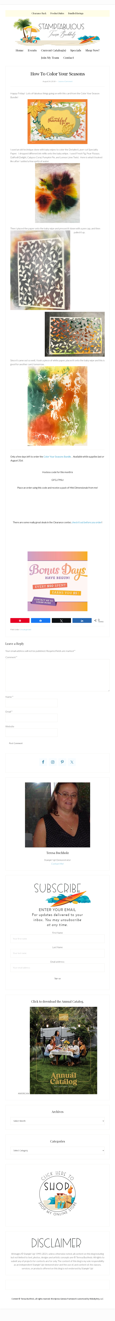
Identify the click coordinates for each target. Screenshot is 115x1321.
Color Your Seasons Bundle (57, 456)
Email (8, 711)
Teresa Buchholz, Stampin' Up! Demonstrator (57, 32)
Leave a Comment (65, 81)
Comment (11, 657)
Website (9, 726)
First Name (57, 932)
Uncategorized (25, 629)
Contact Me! (57, 863)
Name (9, 696)
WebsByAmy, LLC (96, 1299)
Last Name (57, 947)
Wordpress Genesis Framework (64, 1299)
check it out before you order (86, 522)
